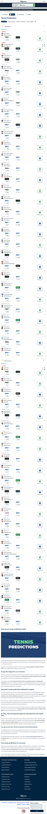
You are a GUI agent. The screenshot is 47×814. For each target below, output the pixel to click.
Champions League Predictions (30, 764)
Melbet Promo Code (5, 781)
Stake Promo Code (5, 776)
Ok (37, 810)
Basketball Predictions (6, 764)
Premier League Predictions (30, 762)
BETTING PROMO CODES (7, 774)
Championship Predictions (29, 769)
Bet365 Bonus (27, 789)
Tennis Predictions (5, 767)
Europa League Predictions (30, 767)
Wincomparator (27, 798)
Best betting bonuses (30, 774)
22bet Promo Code (5, 786)
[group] (35, 22)
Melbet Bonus (27, 781)
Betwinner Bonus (28, 784)
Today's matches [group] (11, 21)
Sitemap (28, 804)
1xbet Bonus (27, 779)
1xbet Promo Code (5, 779)
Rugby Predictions (5, 769)
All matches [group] (4, 21)
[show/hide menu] (2, 1)
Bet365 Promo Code (5, 789)
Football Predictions (5, 762)
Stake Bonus (27, 776)
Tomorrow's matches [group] (20, 21)
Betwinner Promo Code (6, 784)
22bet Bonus (27, 786)
